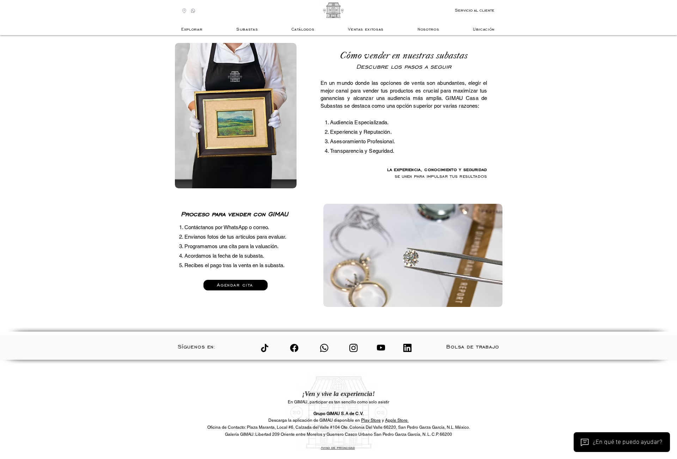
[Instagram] (353, 347)
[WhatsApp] (324, 347)
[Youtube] (381, 347)
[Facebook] (294, 347)
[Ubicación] (184, 11)
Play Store (371, 420)
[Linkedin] (407, 347)
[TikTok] (265, 347)
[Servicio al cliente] (193, 11)
